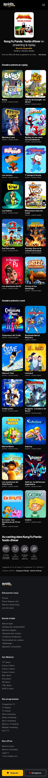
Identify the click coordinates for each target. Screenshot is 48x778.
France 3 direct (8, 669)
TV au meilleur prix (9, 756)
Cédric (28, 520)
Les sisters (7, 175)
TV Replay (6, 707)
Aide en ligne (7, 623)
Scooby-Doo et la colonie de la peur (33, 249)
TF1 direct (6, 662)
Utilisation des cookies (11, 633)
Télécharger (7, 643)
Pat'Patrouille (8, 248)
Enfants (17, 51)
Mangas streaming (10, 727)
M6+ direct (6, 675)
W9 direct (6, 682)
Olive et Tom (8, 373)
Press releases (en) (10, 601)
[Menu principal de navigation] (43, 4)
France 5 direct (8, 672)
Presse (5, 598)
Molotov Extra (8, 746)
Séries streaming (9, 717)
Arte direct (6, 679)
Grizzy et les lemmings (31, 287)
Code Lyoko (7, 409)
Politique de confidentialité (13, 627)
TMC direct (7, 685)
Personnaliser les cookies (13, 640)
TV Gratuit (6, 711)
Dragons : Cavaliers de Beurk (35, 410)
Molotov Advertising (10, 604)
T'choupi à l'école (33, 175)
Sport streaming (9, 721)
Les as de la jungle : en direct (35, 101)
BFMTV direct (8, 688)
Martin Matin (8, 446)
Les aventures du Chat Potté (10, 483)
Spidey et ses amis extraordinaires (34, 138)
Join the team (8, 608)
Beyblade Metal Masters (32, 336)
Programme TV (8, 704)
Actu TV (5, 730)
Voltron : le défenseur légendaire (35, 483)
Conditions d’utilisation (11, 637)
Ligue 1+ (5, 753)
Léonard (29, 373)
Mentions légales (9, 630)
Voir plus (42, 55)
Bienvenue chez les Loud (34, 212)
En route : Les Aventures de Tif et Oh (11, 522)
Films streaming (8, 714)
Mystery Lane (8, 137)
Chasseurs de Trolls (11, 335)
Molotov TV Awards (10, 724)
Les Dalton (7, 211)
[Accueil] (9, 4)
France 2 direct (8, 665)
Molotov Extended (10, 749)
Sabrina (28, 446)
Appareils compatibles (11, 646)
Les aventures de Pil (11, 286)
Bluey (4, 100)
